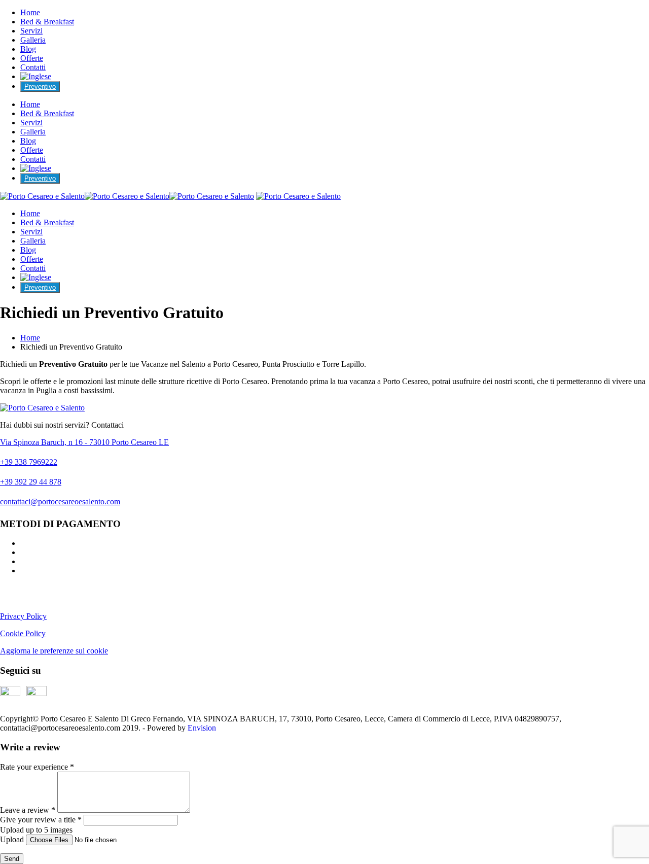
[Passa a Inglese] (35, 76)
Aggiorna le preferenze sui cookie (54, 650)
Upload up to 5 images (36, 829)
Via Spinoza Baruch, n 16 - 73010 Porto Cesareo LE (84, 442)
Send (11, 858)
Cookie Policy (23, 633)
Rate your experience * (37, 767)
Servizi (31, 30)
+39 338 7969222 (28, 462)
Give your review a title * (41, 819)
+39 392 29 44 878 (30, 481)
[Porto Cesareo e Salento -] (127, 196)
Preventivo (40, 86)
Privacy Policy (23, 616)
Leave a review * (27, 810)
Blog (28, 49)
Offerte (31, 58)
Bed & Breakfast (47, 21)
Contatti (33, 67)
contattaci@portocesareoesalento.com (60, 501)
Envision (202, 727)
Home (30, 12)
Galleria (33, 40)
